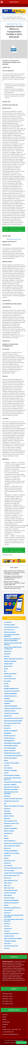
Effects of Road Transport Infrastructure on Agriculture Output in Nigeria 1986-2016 (14, 583)
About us (7, 1042)
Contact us (12, 1042)
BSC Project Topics (7, 1001)
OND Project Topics (7, 996)
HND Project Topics (7, 999)
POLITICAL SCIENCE (9, 870)
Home (4, 17)
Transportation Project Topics (14, 24)
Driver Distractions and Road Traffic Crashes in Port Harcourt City (14, 587)
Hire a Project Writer (7, 1003)
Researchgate (6, 1022)
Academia (5, 1024)
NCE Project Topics (7, 994)
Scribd (4, 1027)
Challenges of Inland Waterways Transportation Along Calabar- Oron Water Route (13, 577)
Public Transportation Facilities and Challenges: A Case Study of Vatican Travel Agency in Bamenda (14, 572)
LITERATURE (7, 811)
